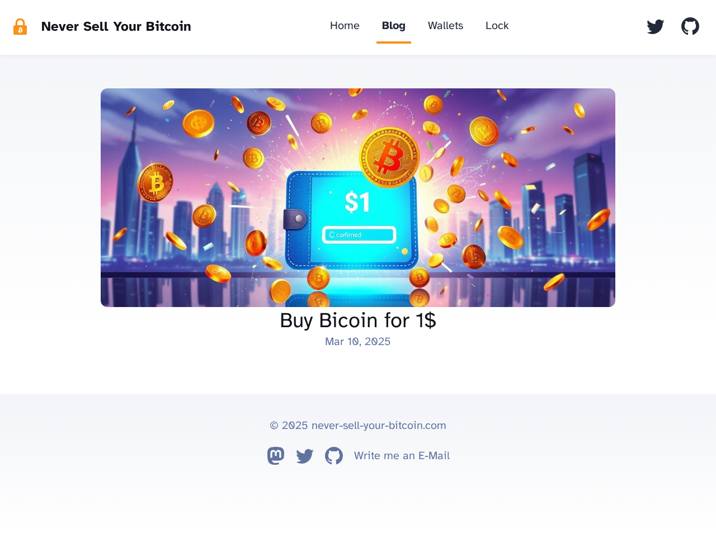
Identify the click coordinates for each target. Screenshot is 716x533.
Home (345, 26)
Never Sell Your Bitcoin (116, 27)
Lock (497, 26)
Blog (394, 26)
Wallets (445, 26)
